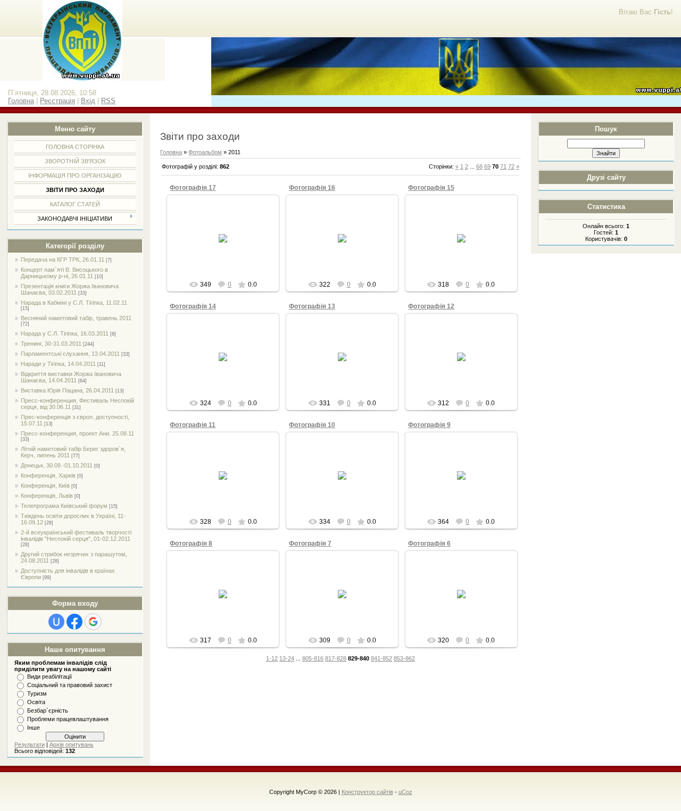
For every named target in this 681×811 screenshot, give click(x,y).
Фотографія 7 (310, 543)
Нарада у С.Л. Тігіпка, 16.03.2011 (65, 333)
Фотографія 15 (431, 187)
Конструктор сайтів (367, 792)
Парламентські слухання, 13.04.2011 (70, 353)
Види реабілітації (49, 676)
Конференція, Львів (47, 495)
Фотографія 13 (312, 306)
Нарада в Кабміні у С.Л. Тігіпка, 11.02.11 (74, 302)
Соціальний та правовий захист (69, 685)
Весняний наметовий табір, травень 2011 (76, 318)
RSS (108, 101)
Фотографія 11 (192, 425)
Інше (33, 727)
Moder (228, 246)
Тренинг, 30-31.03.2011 (51, 343)
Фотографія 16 (312, 187)
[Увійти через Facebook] (74, 622)
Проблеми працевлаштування (68, 719)
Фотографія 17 (193, 187)
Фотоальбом (205, 152)
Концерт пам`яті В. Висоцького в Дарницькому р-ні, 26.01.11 (64, 272)
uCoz (405, 792)
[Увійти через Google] (93, 621)
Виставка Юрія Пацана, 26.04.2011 (67, 390)
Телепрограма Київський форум (64, 506)
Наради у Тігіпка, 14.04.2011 (58, 364)
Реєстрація (57, 101)
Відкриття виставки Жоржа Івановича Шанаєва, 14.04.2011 (71, 377)
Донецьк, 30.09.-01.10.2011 (57, 465)
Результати (29, 744)
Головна (21, 101)
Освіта (36, 702)
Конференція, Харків (48, 475)
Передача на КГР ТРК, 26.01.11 (62, 259)
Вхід (88, 101)
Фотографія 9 (429, 425)
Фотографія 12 (431, 306)
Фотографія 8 (191, 543)
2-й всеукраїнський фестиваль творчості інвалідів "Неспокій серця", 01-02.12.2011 (76, 535)
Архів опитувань (71, 744)
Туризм (37, 693)
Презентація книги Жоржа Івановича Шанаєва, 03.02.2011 (70, 289)
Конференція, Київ (45, 485)
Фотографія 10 (312, 425)
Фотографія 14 (193, 306)
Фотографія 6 (429, 543)
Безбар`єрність (47, 710)
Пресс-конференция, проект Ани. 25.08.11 (77, 433)
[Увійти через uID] (56, 622)
